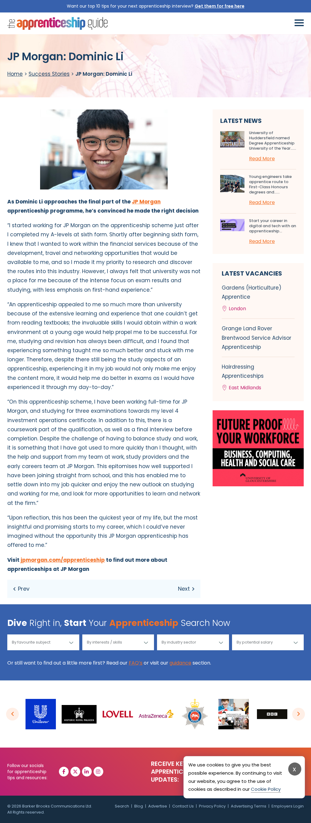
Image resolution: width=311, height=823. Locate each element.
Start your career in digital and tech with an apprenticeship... (272, 226)
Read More (262, 158)
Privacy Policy (212, 806)
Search (122, 806)
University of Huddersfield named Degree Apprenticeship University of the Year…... (272, 140)
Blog (138, 806)
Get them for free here (219, 6)
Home (15, 74)
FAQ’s (135, 662)
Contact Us (183, 806)
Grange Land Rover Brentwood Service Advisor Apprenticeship (256, 337)
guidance (180, 662)
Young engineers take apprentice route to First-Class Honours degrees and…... (270, 184)
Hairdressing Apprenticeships (243, 377)
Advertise (157, 806)
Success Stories (49, 74)
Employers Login (288, 806)
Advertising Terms (248, 806)
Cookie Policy (266, 789)
